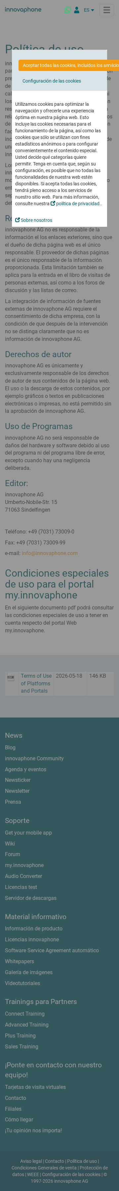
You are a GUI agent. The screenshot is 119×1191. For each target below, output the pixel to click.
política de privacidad (77, 203)
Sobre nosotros (36, 220)
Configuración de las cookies (51, 81)
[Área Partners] (77, 10)
